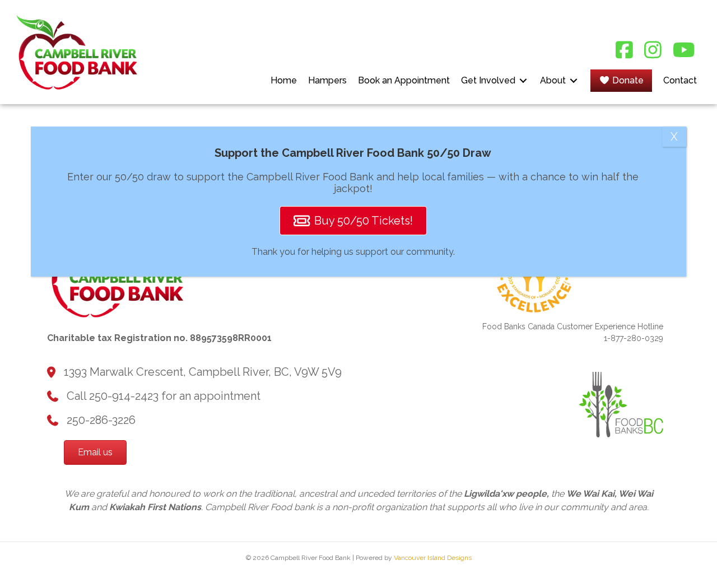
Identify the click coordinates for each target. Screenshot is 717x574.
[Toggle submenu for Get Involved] (523, 80)
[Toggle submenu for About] (573, 80)
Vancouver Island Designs (433, 558)
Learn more (38, 560)
